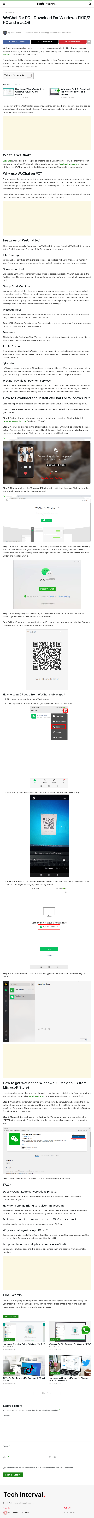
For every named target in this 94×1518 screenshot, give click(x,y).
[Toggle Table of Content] (28, 76)
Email (6, 1457)
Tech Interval (13, 1503)
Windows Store (36, 1096)
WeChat (7, 161)
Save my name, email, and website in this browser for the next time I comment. (39, 1468)
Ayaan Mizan (16, 32)
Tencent (7, 54)
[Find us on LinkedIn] (71, 1512)
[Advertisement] (47, 133)
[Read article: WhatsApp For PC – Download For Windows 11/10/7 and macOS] (54, 92)
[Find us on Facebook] (64, 1512)
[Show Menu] (4, 3)
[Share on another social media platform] (89, 42)
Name (6, 1446)
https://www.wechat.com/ (15, 421)
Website (52, 1457)
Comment (8, 1415)
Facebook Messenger (69, 164)
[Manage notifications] (5, 1513)
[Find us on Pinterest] (74, 1512)
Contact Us (26, 1512)
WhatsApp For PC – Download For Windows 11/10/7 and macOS (75, 92)
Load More (47, 1393)
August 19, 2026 (31, 32)
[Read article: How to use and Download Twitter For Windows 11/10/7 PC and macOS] (70, 1365)
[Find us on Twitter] (68, 1512)
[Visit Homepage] (47, 3)
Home (5, 12)
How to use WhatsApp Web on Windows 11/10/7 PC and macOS (29, 92)
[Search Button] (90, 3)
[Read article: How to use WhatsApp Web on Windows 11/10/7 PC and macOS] (8, 92)
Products (16, 1512)
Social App (13, 12)
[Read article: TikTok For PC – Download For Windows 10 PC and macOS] (24, 1365)
